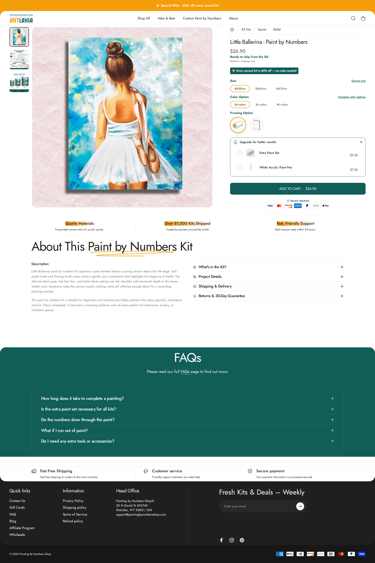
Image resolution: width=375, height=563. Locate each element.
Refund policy (73, 521)
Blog (12, 521)
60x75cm (281, 88)
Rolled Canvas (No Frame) (238, 117)
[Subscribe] (300, 506)
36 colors (261, 103)
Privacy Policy (73, 501)
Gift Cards (17, 507)
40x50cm (239, 88)
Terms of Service (75, 514)
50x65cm (260, 88)
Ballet (277, 29)
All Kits (246, 29)
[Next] (202, 126)
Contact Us (17, 501)
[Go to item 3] (19, 82)
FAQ (12, 514)
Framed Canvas (257, 117)
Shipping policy (74, 507)
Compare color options (352, 97)
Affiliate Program (22, 528)
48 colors (282, 103)
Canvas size (359, 81)
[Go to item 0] (19, 37)
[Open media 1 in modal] (122, 117)
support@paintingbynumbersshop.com (141, 514)
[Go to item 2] (19, 59)
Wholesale (17, 534)
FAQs (185, 371)
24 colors (240, 103)
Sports (262, 29)
